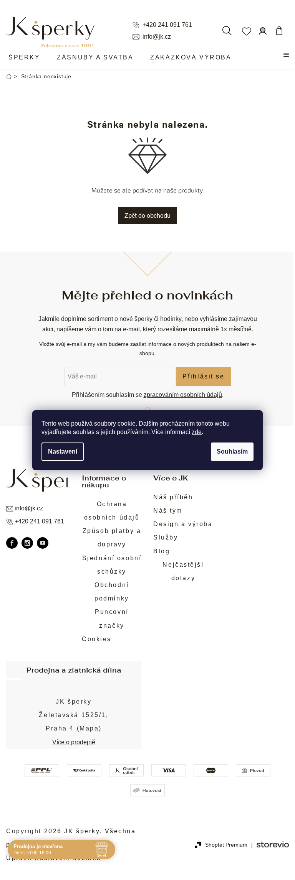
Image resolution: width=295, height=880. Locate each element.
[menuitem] (24, 57)
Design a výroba (182, 524)
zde (197, 432)
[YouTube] (42, 543)
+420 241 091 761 (167, 25)
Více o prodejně (73, 742)
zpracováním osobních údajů (183, 394)
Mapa (89, 728)
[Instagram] (27, 543)
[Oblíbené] (246, 30)
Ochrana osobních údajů (112, 511)
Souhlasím (232, 451)
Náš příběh (173, 497)
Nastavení (62, 451)
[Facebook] (12, 543)
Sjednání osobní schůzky (111, 565)
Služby (165, 537)
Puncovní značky (111, 618)
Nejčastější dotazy (183, 571)
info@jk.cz (157, 37)
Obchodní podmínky (111, 592)
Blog (161, 551)
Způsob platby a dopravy (112, 538)
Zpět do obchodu (147, 215)
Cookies (96, 639)
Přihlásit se (203, 376)
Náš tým (167, 510)
